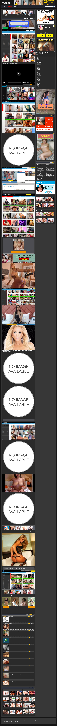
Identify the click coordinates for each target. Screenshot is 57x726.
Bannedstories (39, 72)
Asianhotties (38, 83)
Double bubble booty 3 (40, 168)
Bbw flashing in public (40, 171)
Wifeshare (38, 65)
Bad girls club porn (39, 179)
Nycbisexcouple (39, 64)
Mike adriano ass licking (12, 595)
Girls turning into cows (49, 167)
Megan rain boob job (31, 707)
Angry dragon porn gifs (40, 176)
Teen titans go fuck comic (49, 172)
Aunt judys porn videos (49, 176)
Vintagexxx (38, 80)
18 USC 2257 (14, 721)
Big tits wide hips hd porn (40, 172)
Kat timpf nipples (39, 164)
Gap (3, 623)
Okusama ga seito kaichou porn (50, 170)
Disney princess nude (24, 530)
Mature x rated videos (50, 222)
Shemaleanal (38, 79)
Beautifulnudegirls (39, 62)
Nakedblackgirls (39, 75)
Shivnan (4, 630)
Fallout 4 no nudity (6, 530)
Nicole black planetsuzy (39, 216)
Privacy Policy (10, 721)
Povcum (38, 56)
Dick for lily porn (31, 701)
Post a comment (5, 614)
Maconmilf (38, 74)
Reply (31, 616)
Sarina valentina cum (40, 167)
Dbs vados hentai (48, 169)
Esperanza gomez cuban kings (41, 175)
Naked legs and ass (18, 594)
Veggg (38, 84)
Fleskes (4, 665)
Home (4, 6)
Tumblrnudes (39, 60)
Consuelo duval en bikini (45, 201)
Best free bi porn (18, 14)
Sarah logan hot (24, 14)
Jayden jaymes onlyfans (30, 15)
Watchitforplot (39, 67)
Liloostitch (38, 66)
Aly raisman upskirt (12, 14)
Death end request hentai (40, 170)
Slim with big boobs (18, 530)
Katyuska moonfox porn (6, 595)
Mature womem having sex (50, 207)
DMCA (18, 721)
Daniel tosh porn (5, 701)
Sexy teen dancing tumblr (45, 216)
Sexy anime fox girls (40, 173)
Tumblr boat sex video (5, 695)
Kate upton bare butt (25, 713)
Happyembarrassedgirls (40, 82)
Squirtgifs (38, 81)
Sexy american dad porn (31, 713)
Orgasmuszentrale (39, 61)
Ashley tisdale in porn (25, 707)
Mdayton (4, 651)
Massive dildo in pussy (31, 695)
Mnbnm (38, 63)
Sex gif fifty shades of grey (12, 714)
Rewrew (38, 77)
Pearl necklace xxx (39, 165)
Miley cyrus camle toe (38, 207)
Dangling (4, 644)
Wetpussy (38, 70)
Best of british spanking (30, 531)
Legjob (38, 85)
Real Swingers (10, 6)
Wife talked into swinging (25, 701)
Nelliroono (38, 58)
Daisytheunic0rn (39, 86)
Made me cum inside (18, 695)
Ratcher (4, 637)
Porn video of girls (38, 201)
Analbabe (38, 68)
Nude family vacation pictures (50, 168)
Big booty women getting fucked (19, 701)
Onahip (38, 78)
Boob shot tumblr (48, 171)
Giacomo (4, 658)
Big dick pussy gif (39, 169)
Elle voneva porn (25, 695)
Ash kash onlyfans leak (12, 701)
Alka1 (38, 57)
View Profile (18, 252)
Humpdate (38, 73)
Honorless (4, 616)
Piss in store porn (39, 174)
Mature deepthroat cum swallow (12, 531)
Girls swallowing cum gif (45, 222)
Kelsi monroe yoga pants (40, 177)
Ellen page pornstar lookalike (44, 207)
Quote (33, 616)
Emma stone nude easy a (49, 165)
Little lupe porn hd (50, 216)
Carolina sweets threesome (24, 595)
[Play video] (18, 83)
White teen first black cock (49, 173)
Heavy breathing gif (38, 222)
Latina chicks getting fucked (50, 175)
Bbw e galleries (48, 164)
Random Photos (16, 6)
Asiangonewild (39, 69)
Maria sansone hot (30, 594)
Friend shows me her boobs (12, 695)
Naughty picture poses (50, 201)
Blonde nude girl (39, 178)
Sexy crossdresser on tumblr (6, 15)
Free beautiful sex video (49, 174)
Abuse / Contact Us (5, 721)
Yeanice (38, 59)
